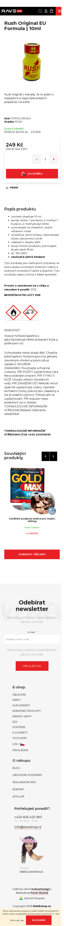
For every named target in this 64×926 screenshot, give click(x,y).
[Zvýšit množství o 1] (53, 159)
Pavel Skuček (39, 892)
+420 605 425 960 (28, 817)
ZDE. (34, 289)
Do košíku (35, 173)
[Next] (53, 456)
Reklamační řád (24, 782)
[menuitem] (32, 694)
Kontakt (18, 789)
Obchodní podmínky (27, 775)
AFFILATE (18, 796)
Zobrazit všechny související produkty (32, 556)
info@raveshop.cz (27, 827)
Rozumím (38, 920)
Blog (16, 768)
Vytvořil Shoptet (34, 898)
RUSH (18, 121)
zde (22, 920)
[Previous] (45, 456)
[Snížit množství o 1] (36, 159)
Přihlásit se (32, 666)
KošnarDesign (40, 889)
